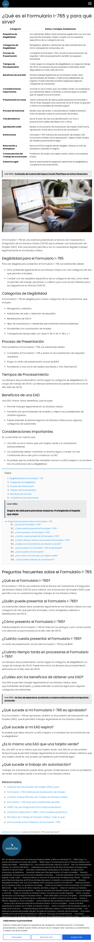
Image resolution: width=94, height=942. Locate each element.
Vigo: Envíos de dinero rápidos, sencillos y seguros (35, 888)
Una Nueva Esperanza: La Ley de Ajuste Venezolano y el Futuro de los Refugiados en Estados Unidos (43, 915)
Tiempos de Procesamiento (23, 490)
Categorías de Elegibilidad (22, 482)
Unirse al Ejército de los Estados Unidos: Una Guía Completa (62, 901)
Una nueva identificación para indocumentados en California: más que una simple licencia (46, 912)
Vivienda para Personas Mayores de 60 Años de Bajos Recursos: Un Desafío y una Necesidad (46, 878)
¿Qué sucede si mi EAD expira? (29, 551)
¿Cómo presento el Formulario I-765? (32, 532)
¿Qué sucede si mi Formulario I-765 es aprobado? (38, 547)
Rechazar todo (46, 937)
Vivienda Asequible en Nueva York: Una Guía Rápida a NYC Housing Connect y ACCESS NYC (44, 881)
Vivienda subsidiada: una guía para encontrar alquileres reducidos (44, 873)
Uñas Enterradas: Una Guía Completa (60, 895)
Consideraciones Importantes (24, 497)
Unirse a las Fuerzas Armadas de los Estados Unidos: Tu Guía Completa (35, 903)
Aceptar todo (76, 937)
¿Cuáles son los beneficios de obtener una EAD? (38, 544)
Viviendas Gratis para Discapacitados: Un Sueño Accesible (52, 872)
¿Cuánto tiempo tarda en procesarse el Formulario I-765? (42, 540)
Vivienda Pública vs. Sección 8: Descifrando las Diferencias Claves (51, 877)
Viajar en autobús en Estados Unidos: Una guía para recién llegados (44, 893)
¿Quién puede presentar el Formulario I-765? (36, 528)
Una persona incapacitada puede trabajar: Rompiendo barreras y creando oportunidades (45, 909)
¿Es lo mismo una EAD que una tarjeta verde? (36, 555)
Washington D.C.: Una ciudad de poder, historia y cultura (44, 864)
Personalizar (17, 937)
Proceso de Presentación (22, 486)
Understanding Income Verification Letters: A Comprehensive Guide (52, 908)
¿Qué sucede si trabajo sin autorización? (35, 559)
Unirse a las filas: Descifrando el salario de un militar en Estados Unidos (42, 904)
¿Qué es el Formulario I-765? (27, 524)
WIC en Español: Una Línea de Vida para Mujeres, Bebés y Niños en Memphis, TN (36, 859)
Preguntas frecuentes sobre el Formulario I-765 (30, 521)
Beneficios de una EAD (20, 494)
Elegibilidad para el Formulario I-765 (26, 478)
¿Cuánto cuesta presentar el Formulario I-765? (37, 536)
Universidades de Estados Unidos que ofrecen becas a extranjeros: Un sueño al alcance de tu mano (47, 896)
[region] (47, 929)
